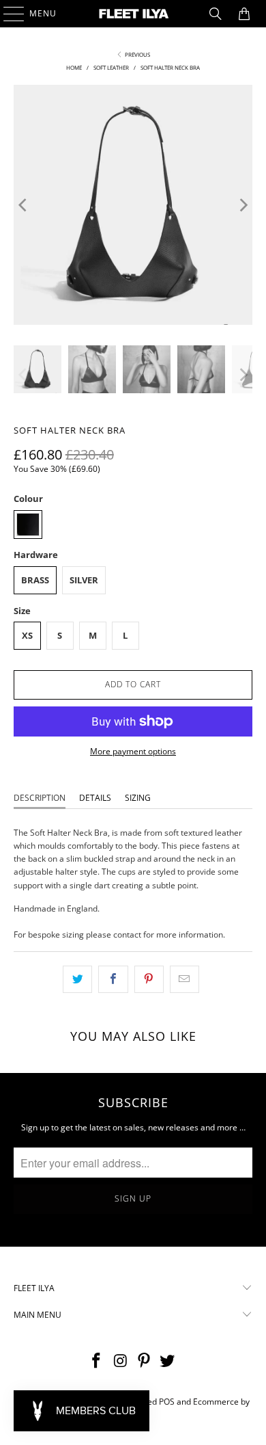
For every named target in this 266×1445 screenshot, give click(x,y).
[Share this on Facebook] (113, 979)
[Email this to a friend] (184, 979)
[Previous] (24, 205)
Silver (84, 580)
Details (95, 798)
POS (167, 1401)
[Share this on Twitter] (77, 979)
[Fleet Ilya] (133, 13)
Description (39, 798)
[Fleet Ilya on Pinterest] (144, 1361)
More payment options (133, 751)
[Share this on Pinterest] (149, 979)
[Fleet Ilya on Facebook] (97, 1361)
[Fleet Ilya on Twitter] (168, 1361)
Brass (35, 580)
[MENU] (7, 13)
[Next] (242, 205)
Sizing (138, 798)
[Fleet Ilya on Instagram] (120, 1361)
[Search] (215, 13)
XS (27, 635)
